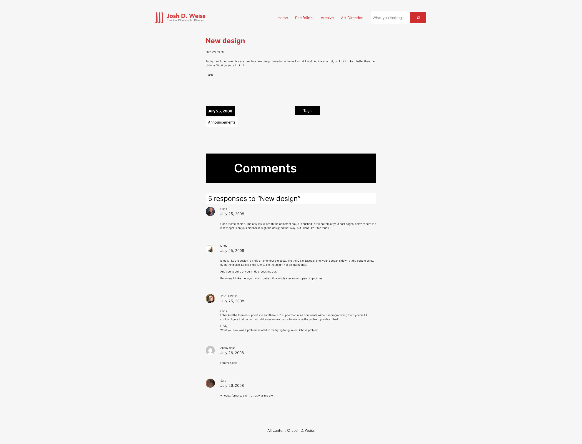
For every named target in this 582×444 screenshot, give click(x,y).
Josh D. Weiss (228, 296)
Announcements (222, 122)
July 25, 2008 (232, 213)
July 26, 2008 (232, 352)
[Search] (418, 17)
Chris (223, 209)
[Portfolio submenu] (312, 18)
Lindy (223, 245)
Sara (223, 380)
